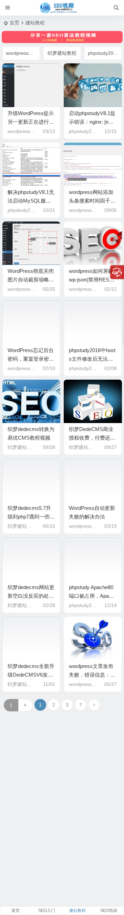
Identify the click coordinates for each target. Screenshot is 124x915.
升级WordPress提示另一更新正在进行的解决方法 (31, 121)
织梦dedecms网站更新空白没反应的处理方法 (31, 595)
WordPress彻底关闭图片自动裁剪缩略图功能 (31, 279)
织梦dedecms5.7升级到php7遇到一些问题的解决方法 (31, 516)
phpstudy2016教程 (105, 53)
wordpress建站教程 (23, 53)
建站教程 (77, 910)
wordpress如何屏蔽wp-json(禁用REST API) (91, 279)
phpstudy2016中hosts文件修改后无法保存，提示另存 (92, 358)
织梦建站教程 (62, 53)
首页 (14, 22)
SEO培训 (108, 910)
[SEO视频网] (62, 8)
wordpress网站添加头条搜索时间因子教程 (92, 200)
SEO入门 (46, 910)
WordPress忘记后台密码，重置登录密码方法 (31, 358)
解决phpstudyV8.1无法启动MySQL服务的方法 (31, 200)
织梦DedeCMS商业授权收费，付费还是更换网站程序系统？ (92, 437)
